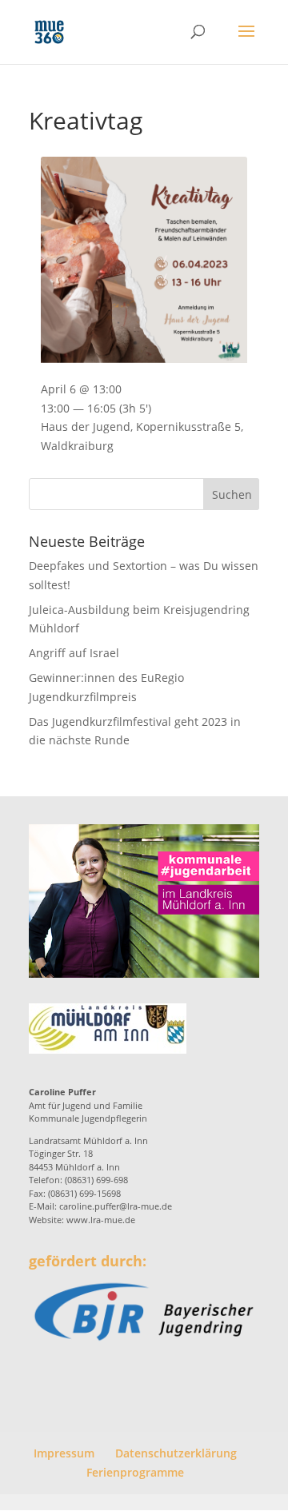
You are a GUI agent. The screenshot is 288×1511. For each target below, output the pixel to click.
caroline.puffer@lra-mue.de (115, 1206)
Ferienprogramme (135, 1472)
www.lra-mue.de (100, 1220)
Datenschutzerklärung (176, 1453)
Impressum (64, 1453)
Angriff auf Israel (74, 652)
